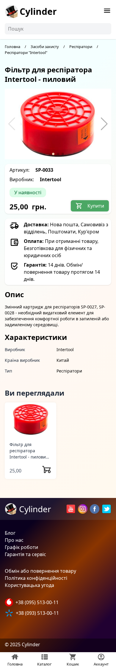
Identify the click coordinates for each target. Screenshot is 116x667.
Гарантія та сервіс (25, 554)
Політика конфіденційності (36, 578)
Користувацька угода (29, 585)
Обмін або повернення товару (40, 571)
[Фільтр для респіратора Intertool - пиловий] (30, 419)
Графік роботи (21, 547)
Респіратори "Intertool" (26, 52)
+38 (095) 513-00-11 (37, 602)
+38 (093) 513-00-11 (37, 613)
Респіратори (80, 46)
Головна (12, 46)
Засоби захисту (45, 46)
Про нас (14, 540)
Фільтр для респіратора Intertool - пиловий (29, 451)
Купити (95, 206)
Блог (10, 533)
